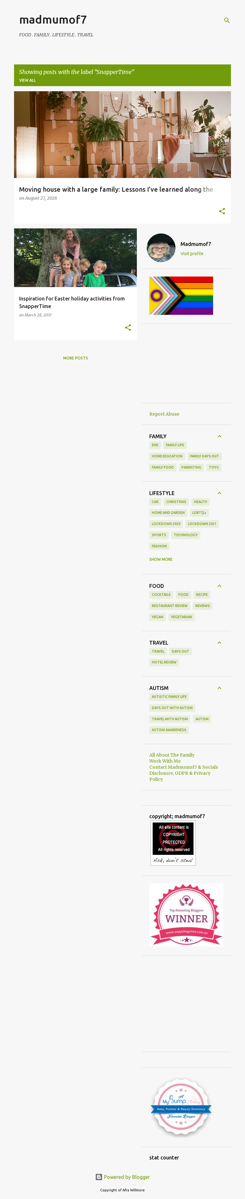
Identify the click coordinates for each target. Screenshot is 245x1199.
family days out (204, 456)
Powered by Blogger (126, 1177)
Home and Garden (168, 512)
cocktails (161, 594)
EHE (155, 445)
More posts (75, 358)
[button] (222, 211)
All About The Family (172, 755)
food (183, 594)
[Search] (227, 20)
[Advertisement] (186, 363)
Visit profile (192, 253)
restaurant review (170, 606)
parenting (191, 467)
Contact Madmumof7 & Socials (183, 767)
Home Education (167, 456)
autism (202, 719)
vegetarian (181, 617)
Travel (158, 651)
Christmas (176, 502)
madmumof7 (53, 19)
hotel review (164, 662)
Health (200, 502)
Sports (159, 535)
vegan (157, 617)
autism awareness (169, 730)
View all (27, 80)
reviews (202, 606)
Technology (186, 535)
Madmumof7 (196, 244)
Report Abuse (164, 414)
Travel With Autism (170, 719)
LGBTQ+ (199, 512)
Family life (175, 445)
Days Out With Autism (172, 708)
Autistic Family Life (169, 697)
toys (214, 467)
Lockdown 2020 (166, 524)
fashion (159, 546)
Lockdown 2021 (202, 524)
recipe (202, 594)
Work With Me (165, 761)
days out (180, 651)
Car (155, 502)
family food (163, 467)
